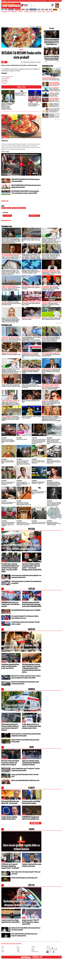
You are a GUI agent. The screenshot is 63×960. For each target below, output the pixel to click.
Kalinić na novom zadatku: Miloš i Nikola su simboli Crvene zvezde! (25, 780)
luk (5, 83)
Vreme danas (14, 11)
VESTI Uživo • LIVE (37, 957)
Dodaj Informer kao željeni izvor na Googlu (31, 62)
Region (3, 721)
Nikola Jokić (33, 11)
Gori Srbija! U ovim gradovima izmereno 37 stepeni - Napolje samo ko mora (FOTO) (32, 0)
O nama (33, 947)
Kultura (3, 861)
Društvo (23, 9)
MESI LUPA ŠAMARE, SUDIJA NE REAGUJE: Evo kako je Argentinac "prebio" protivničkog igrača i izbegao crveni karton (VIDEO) (25, 192)
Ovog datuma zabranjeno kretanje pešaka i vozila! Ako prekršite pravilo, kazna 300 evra (10, 666)
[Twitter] (49, 948)
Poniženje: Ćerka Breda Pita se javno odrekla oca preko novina (31, 865)
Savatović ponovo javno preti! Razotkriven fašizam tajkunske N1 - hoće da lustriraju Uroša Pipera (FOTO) (26, 576)
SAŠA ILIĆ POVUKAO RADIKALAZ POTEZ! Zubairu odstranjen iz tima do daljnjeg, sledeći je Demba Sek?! (26, 186)
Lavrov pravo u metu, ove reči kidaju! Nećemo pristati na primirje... (31, 802)
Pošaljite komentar (34, 215)
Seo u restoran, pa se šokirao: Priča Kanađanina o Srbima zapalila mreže (21, 647)
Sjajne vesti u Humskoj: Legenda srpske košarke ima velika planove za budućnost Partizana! (31, 763)
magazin (9, 208)
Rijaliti (23, 917)
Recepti (39, 11)
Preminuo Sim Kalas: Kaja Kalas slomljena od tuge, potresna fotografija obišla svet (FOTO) (9, 818)
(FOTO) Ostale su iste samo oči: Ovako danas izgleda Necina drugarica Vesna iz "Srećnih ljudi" (10, 866)
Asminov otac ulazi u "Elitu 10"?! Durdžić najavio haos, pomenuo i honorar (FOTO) (30, 922)
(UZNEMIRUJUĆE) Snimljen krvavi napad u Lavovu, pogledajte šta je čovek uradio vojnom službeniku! (30, 818)
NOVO (2, 9)
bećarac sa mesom (22, 208)
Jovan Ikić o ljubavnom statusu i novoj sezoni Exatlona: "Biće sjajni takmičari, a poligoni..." (25, 623)
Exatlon (3, 600)
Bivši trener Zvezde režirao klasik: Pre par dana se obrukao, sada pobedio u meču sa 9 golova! (10, 763)
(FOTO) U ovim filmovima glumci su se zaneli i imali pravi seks (24, 878)
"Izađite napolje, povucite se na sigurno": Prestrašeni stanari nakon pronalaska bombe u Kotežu (31, 726)
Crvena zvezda (5, 758)
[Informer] (31, 5)
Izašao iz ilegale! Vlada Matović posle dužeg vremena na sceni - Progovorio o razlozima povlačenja (24, 935)
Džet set (50, 9)
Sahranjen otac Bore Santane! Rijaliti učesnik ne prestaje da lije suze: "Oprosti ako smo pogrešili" (25, 929)
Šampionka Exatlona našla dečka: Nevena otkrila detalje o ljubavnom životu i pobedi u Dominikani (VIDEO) (31, 604)
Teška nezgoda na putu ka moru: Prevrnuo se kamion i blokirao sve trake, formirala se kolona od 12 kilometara (10, 727)
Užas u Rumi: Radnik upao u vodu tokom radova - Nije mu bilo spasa (21, 707)
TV (1, 949)
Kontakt (33, 949)
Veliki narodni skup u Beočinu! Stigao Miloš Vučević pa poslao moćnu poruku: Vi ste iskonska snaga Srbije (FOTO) (21, 547)
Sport (18, 946)
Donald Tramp (49, 11)
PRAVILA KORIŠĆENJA (35, 951)
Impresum (33, 950)
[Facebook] (47, 948)
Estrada (21, 898)
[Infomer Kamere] (25, 5)
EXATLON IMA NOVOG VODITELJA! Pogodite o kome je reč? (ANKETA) (25, 610)
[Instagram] (50, 948)
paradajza (5, 80)
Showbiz (21, 842)
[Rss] (54, 948)
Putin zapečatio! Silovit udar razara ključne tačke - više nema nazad (10, 802)
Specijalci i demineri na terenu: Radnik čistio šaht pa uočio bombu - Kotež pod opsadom (25, 741)
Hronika (27, 9)
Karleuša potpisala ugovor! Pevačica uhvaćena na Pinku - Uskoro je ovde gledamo (21, 903)
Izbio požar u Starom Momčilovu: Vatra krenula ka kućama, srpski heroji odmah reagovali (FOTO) (25, 683)
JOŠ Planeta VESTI (35, 823)
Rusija (43, 11)
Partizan (24, 758)
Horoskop (20, 11)
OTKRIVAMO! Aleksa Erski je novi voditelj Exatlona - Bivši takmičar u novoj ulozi (10, 604)
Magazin (46, 9)
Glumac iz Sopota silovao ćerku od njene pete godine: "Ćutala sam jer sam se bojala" (25, 873)
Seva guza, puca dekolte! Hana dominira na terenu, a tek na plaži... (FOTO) (25, 775)
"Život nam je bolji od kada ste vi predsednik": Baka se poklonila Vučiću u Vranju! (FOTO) (26, 582)
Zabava (42, 9)
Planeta (38, 9)
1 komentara (8, 215)
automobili (26, 11)
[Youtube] (52, 948)
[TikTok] (56, 948)
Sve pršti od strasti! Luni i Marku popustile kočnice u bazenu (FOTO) (10, 921)
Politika (5, 9)
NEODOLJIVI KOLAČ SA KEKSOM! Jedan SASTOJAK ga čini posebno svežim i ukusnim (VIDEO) (25, 180)
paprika (7, 78)
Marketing (33, 946)
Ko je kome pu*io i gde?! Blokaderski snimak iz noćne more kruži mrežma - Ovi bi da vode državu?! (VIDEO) (51, 58)
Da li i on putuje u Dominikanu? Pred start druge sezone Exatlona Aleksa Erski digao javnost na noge (24, 617)
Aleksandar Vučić (5, 11)
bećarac (14, 208)
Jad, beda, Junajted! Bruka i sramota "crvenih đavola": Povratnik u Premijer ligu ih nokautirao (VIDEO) (25, 769)
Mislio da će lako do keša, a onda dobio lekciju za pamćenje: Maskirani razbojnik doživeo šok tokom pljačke (26, 735)
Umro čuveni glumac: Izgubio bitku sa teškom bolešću (21, 847)
